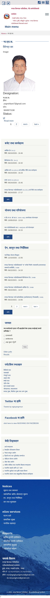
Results (6, 354)
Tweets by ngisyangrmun (13, 407)
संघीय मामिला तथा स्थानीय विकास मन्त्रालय (17, 465)
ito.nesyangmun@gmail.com (18, 578)
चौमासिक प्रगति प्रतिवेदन (13, 541)
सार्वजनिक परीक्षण (10, 549)
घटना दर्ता (7, 516)
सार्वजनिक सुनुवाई (10, 545)
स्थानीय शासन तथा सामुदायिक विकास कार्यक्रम (18, 474)
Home (3, 33)
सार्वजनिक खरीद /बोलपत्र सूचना (16, 494)
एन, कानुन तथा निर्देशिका (13, 498)
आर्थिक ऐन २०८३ (9, 150)
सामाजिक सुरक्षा (9, 519)
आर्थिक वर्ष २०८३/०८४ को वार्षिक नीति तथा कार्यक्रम (20, 170)
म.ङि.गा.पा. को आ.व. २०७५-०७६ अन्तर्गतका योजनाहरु (21, 218)
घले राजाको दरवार (9, 386)
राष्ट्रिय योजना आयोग (10, 459)
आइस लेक (7, 378)
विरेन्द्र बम (8, 46)
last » (36, 124)
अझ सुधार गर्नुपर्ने (11, 342)
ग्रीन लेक (6, 383)
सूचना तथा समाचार (11, 490)
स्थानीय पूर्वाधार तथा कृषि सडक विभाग (15, 471)
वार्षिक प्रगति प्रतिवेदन (12, 537)
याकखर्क (6, 373)
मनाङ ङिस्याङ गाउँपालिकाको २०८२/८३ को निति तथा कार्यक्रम (23, 190)
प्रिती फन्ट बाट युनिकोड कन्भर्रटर (14, 456)
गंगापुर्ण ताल (7, 375)
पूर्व (4, 118)
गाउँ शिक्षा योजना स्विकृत (11, 255)
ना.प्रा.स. (6, 98)
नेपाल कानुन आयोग (10, 453)
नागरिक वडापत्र (10, 523)
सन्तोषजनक (9, 339)
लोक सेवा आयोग (9, 462)
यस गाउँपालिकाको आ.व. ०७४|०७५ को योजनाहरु (19, 227)
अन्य (8, 199)
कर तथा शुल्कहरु (10, 502)
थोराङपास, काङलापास (10, 389)
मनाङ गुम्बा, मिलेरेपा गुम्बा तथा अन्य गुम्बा (15, 391)
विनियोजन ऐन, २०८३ (11, 160)
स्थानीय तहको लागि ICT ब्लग (13, 468)
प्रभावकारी (9, 335)
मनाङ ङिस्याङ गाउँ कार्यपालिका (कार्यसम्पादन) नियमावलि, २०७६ (23, 297)
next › (25, 124)
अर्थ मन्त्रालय (8, 447)
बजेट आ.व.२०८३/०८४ (11, 180)
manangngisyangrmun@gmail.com (20, 575)
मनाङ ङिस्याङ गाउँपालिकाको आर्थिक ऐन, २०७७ (18, 287)
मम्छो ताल (6, 381)
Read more (9, 121)
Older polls (8, 352)
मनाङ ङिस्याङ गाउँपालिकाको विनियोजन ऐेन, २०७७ (19, 277)
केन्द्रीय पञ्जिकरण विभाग (12, 450)
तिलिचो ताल (7, 370)
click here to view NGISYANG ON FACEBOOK (21, 423)
